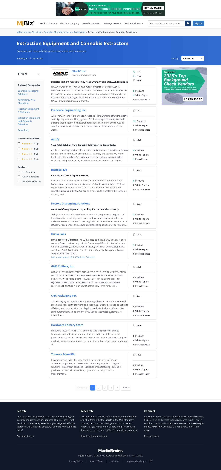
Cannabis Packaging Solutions (28, 92)
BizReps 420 (59, 169)
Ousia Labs (58, 234)
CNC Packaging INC (64, 295)
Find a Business (132, 23)
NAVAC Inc (79, 71)
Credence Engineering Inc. (68, 110)
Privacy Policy (76, 461)
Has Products (28, 172)
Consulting (23, 130)
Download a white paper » (93, 436)
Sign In (198, 23)
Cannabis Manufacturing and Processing (64, 32)
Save (139, 80)
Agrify (55, 139)
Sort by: (175, 58)
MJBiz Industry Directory (29, 32)
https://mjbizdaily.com (138, 461)
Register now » (151, 436)
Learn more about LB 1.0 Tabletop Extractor (73, 257)
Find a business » (25, 436)
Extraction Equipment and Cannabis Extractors (29, 121)
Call (138, 71)
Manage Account (112, 23)
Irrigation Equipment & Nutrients (28, 110)
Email (139, 76)
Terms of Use (96, 461)
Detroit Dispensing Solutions (70, 203)
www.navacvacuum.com (84, 74)
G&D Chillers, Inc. (63, 266)
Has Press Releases (31, 181)
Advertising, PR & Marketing (26, 101)
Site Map (114, 461)
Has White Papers (30, 176)
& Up (30, 143)
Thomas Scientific (63, 354)
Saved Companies (92, 23)
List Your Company (69, 23)
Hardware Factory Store (67, 325)
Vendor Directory (48, 23)
